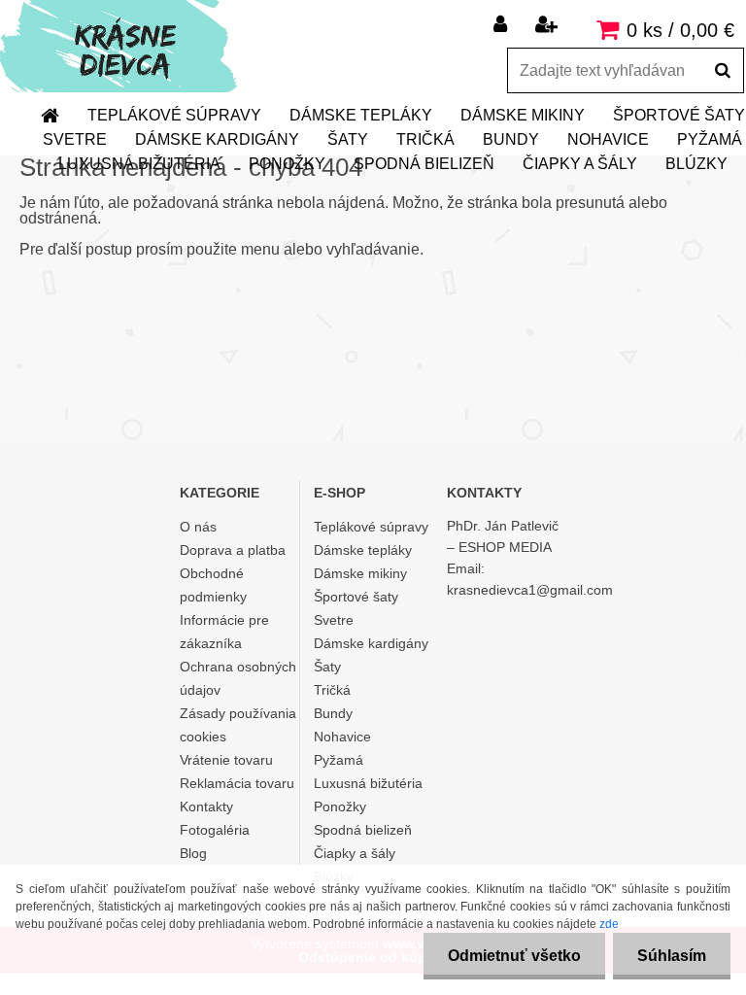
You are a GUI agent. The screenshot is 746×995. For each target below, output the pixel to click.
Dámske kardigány (217, 139)
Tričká (425, 139)
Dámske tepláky (360, 115)
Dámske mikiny (522, 115)
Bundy (511, 139)
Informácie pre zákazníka (224, 631)
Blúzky (696, 163)
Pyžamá (338, 760)
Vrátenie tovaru (226, 760)
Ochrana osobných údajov (238, 678)
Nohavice (608, 139)
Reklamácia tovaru (237, 783)
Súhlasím (671, 955)
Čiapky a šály (580, 163)
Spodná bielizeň (424, 163)
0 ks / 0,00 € (680, 30)
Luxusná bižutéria (139, 163)
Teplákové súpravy (174, 115)
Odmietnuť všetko (514, 955)
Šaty (347, 139)
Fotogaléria (215, 830)
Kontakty (206, 806)
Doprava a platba (233, 550)
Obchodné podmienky (213, 585)
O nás (198, 526)
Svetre (75, 139)
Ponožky (287, 163)
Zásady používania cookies (238, 724)
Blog (193, 853)
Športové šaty (356, 596)
